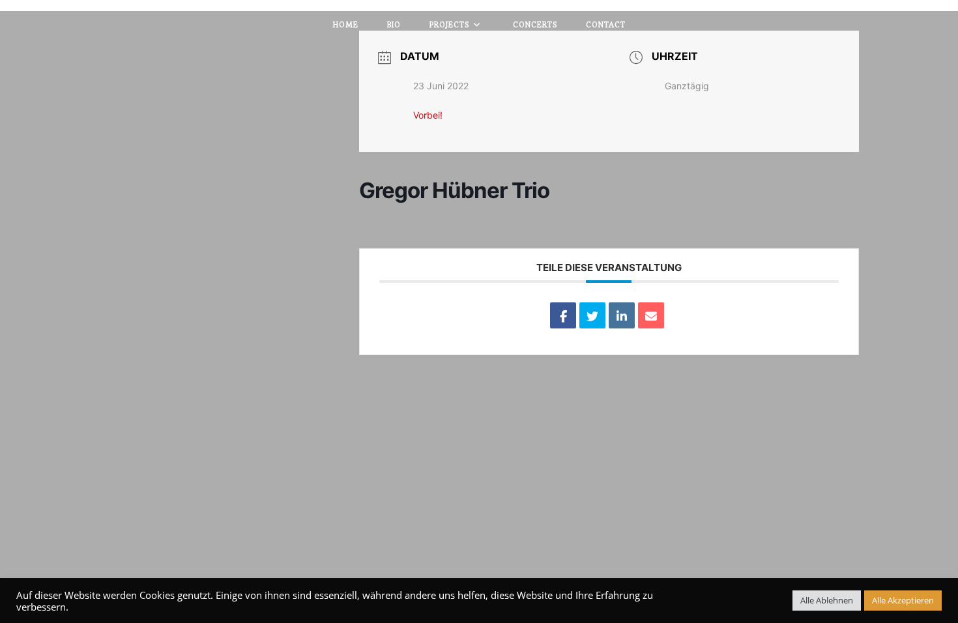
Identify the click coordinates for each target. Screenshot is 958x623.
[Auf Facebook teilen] (563, 315)
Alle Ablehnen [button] (826, 600)
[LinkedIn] (622, 315)
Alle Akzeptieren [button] (903, 600)
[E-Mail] (651, 315)
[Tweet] (592, 315)
